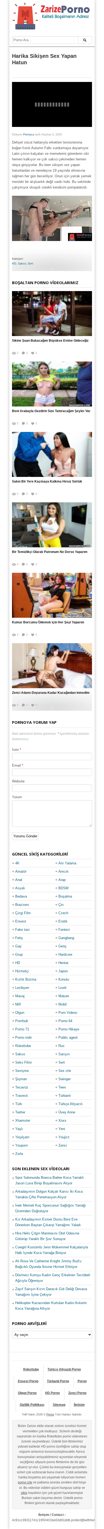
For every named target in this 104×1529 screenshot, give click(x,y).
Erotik (62, 921)
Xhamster (22, 1120)
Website (18, 781)
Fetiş (19, 938)
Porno (82, 1381)
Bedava (21, 896)
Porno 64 (65, 1021)
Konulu (63, 979)
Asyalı (20, 888)
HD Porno (52, 1393)
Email (16, 765)
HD (14, 263)
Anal (18, 880)
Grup (19, 954)
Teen (62, 1087)
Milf (18, 1004)
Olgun (19, 1013)
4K (17, 863)
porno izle (25, 1482)
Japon (63, 971)
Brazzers (22, 905)
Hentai (63, 963)
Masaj (20, 996)
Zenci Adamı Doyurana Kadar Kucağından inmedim (51, 693)
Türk (18, 1104)
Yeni (61, 1129)
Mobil (62, 1004)
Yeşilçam (22, 1137)
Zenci (62, 1145)
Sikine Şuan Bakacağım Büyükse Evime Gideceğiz (50, 340)
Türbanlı (64, 1096)
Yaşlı (19, 1129)
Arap (62, 880)
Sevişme (22, 1071)
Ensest (20, 921)
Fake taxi (22, 930)
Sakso (22, 263)
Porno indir (23, 1037)
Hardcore (65, 954)
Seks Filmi (23, 1062)
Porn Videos (67, 1013)
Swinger (64, 1079)
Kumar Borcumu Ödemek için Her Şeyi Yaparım (48, 622)
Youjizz (64, 1137)
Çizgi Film (23, 913)
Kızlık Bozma (25, 979)
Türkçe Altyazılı (70, 1104)
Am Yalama (67, 863)
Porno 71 (22, 1029)
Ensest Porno (28, 1381)
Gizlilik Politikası (32, 1405)
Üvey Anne (66, 1112)
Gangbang (66, 938)
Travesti (21, 1096)
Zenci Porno (77, 1393)
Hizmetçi (22, 971)
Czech (63, 913)
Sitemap (59, 1405)
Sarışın (64, 1054)
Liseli (62, 988)
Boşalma (65, 896)
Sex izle (64, 1071)
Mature (63, 996)
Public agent (68, 1037)
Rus (61, 1046)
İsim (15, 750)
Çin (60, 905)
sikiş (24, 1493)
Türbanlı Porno (58, 1381)
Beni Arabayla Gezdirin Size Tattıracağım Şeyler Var (51, 411)
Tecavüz (21, 1087)
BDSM (63, 888)
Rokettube (23, 1046)
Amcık (63, 871)
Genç (62, 946)
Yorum (17, 797)
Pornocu (28, 134)
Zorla (19, 1154)
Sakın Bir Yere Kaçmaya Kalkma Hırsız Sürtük (47, 481)
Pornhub (21, 1021)
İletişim (79, 1405)
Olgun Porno (27, 1393)
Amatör (20, 871)
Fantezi (64, 930)
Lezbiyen (22, 988)
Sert (30, 263)
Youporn (21, 1145)
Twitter (20, 1112)
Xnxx (62, 1120)
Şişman (21, 1079)
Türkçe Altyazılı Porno (64, 1369)
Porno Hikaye (68, 1029)
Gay (18, 946)
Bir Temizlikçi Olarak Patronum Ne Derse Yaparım (49, 552)
